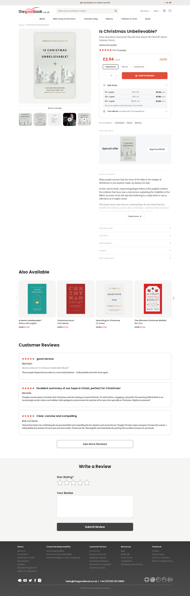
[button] (16, 304)
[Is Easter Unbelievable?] (37, 299)
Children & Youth (129, 19)
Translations (126, 561)
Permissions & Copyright (100, 564)
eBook (125, 66)
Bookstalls (125, 554)
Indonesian (119, 123)
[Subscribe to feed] (19, 580)
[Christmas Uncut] (76, 299)
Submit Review (95, 527)
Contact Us (94, 551)
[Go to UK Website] (147, 578)
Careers (21, 564)
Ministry (109, 19)
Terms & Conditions (161, 557)
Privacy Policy (158, 554)
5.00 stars (28, 359)
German (138, 123)
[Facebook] (35, 580)
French (129, 123)
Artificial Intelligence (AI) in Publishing (63, 557)
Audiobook (139, 66)
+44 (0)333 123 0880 (112, 581)
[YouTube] (25, 580)
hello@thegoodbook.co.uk (81, 581)
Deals (147, 19)
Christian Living (91, 19)
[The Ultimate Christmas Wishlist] (153, 299)
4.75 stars (105, 50)
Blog (123, 551)
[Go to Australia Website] (158, 578)
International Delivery (99, 561)
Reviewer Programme (27, 567)
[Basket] (170, 11)
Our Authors (22, 554)
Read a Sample (55, 108)
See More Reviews (95, 444)
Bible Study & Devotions (64, 19)
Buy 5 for (157, 149)
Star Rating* (65, 477)
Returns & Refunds (97, 554)
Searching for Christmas (108, 320)
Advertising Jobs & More (132, 564)
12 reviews (121, 50)
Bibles (42, 19)
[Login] (164, 11)
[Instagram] (39, 580)
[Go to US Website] (153, 578)
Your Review (65, 493)
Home (21, 25)
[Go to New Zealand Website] (164, 578)
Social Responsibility (55, 551)
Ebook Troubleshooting (162, 561)
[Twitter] (30, 580)
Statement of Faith (26, 557)
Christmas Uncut (65, 320)
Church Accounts (97, 567)
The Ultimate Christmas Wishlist (150, 320)
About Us (21, 551)
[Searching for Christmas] (114, 299)
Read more (133, 216)
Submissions (23, 561)
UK (167, 2)
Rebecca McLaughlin (108, 45)
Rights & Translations (26, 571)
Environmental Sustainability (59, 554)
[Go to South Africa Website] (170, 578)
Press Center (126, 557)
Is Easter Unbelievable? (30, 320)
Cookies (155, 551)
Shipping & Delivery (98, 557)
